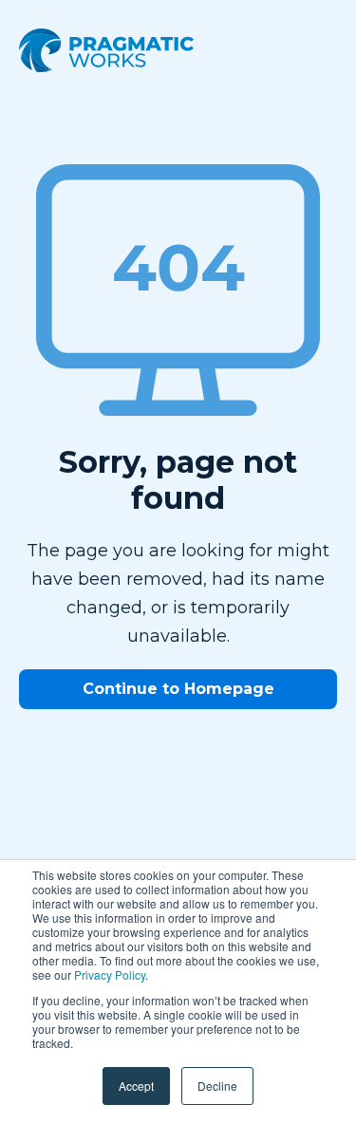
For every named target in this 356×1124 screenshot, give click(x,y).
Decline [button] (217, 1085)
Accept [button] (136, 1085)
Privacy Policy (109, 974)
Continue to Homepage (178, 689)
